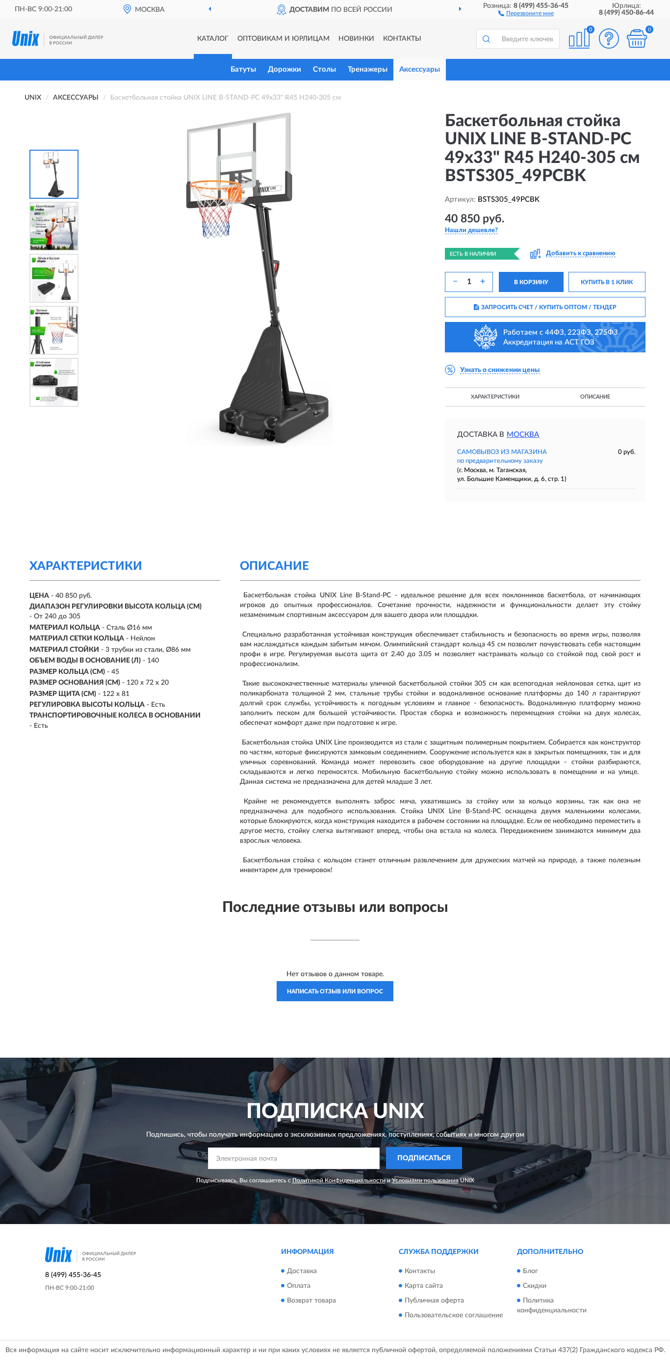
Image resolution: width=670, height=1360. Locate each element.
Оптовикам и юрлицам (283, 38)
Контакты (402, 38)
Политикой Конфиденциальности (339, 1180)
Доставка (302, 1271)
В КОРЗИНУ (531, 282)
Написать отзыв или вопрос (335, 991)
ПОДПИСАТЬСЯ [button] (424, 1158)
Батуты (243, 69)
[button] (526, 13)
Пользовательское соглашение (454, 1315)
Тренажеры (367, 69)
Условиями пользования (425, 1180)
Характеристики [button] (495, 397)
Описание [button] (595, 397)
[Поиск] (486, 39)
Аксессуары (419, 69)
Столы (324, 69)
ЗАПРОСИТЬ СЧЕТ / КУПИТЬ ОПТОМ (549, 307)
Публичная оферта (434, 1300)
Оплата (298, 1285)
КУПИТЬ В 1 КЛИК (607, 282)
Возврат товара (311, 1300)
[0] (636, 38)
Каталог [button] (213, 38)
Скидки (534, 1285)
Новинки (356, 38)
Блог (530, 1271)
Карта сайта (424, 1285)
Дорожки (284, 69)
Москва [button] (523, 434)
